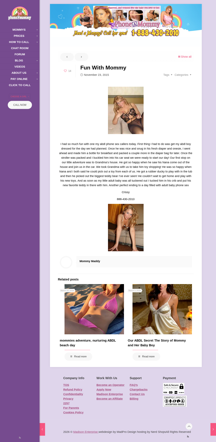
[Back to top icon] (189, 426)
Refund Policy (72, 389)
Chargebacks (139, 389)
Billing (134, 398)
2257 (66, 403)
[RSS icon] (20, 437)
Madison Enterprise (109, 394)
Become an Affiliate (109, 398)
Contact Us (137, 394)
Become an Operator (110, 385)
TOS (66, 385)
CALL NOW (19, 105)
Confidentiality (73, 394)
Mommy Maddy (90, 261)
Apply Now (103, 389)
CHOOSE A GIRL (19, 96)
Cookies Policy (73, 412)
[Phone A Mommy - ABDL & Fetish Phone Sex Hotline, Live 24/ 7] (20, 13)
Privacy (68, 398)
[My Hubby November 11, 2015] (42, 429)
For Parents (71, 407)
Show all (186, 56)
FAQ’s (134, 385)
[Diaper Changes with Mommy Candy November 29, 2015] (213, 429)
